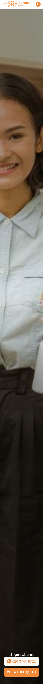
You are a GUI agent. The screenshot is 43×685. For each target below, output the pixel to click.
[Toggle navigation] (4, 4)
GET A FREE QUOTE (22, 672)
